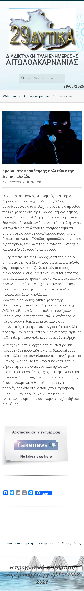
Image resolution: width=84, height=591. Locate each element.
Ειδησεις (36, 182)
